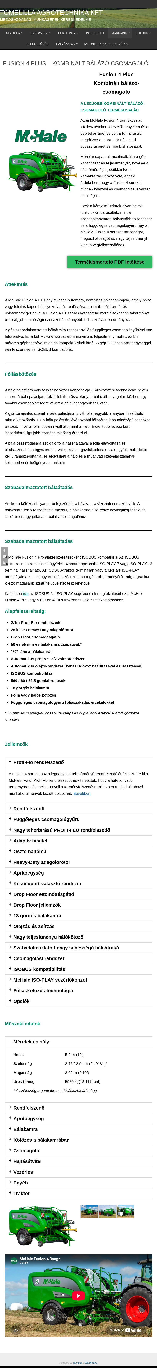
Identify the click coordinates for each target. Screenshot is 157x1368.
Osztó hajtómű (29, 851)
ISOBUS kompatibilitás (39, 969)
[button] (78, 762)
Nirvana (77, 1362)
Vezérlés (23, 1172)
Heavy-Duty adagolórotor (41, 862)
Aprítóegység (28, 873)
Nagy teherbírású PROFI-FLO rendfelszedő (61, 830)
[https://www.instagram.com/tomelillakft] (4, 556)
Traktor (21, 1193)
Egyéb (20, 1182)
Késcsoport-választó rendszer (47, 883)
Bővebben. (82, 793)
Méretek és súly (31, 1041)
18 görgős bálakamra (37, 915)
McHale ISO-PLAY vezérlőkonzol (50, 979)
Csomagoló (26, 1150)
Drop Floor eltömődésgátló (43, 894)
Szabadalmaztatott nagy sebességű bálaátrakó (66, 947)
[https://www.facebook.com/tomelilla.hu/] (4, 550)
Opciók (21, 1001)
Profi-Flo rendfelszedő (38, 762)
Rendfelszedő (28, 808)
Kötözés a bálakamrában (41, 1140)
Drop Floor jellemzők (37, 905)
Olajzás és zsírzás (34, 926)
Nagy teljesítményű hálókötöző (48, 937)
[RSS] (4, 562)
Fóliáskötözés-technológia (43, 990)
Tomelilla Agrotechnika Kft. (52, 12)
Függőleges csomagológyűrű (46, 819)
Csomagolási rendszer (39, 958)
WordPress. (91, 1362)
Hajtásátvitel (27, 1161)
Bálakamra (25, 1129)
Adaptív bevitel (30, 840)
